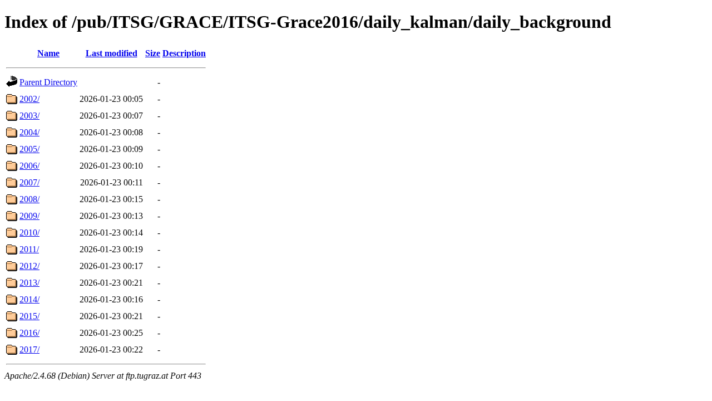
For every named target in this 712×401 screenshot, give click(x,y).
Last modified (111, 53)
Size (152, 53)
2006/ (29, 165)
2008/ (29, 199)
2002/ (29, 99)
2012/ (29, 266)
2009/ (29, 216)
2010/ (29, 232)
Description (184, 53)
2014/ (29, 299)
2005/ (29, 149)
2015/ (29, 316)
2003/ (29, 115)
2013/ (29, 282)
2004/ (29, 132)
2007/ (29, 182)
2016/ (29, 333)
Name (48, 53)
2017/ (29, 349)
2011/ (29, 249)
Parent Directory (48, 82)
